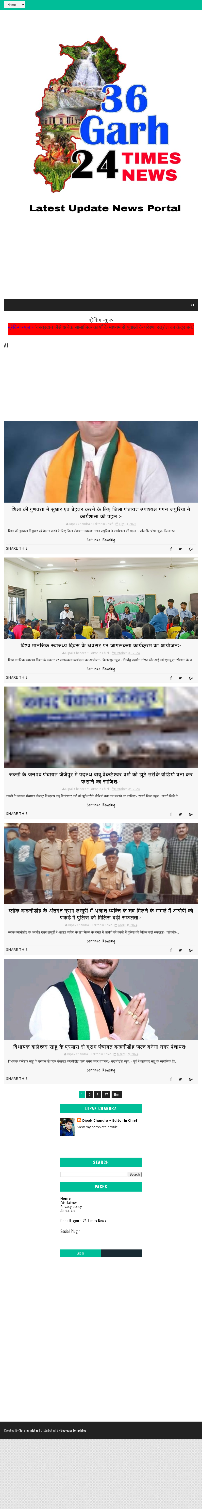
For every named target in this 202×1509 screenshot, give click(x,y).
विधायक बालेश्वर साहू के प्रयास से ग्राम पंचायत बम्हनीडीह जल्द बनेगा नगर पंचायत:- (100, 1046)
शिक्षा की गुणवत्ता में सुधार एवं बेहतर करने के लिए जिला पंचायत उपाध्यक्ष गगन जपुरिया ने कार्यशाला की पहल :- (101, 512)
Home (65, 1198)
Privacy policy (71, 1206)
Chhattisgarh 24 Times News (83, 1220)
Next (117, 1094)
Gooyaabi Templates (73, 1430)
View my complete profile (97, 1127)
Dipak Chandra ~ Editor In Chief (109, 1120)
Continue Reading (101, 539)
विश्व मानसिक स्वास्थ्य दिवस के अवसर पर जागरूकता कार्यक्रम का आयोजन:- (101, 645)
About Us (67, 1210)
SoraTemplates (28, 1430)
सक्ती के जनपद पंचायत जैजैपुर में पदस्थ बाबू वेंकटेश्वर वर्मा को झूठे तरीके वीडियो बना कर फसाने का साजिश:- (101, 777)
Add (80, 1253)
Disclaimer (68, 1202)
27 (106, 1094)
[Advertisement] (101, 259)
